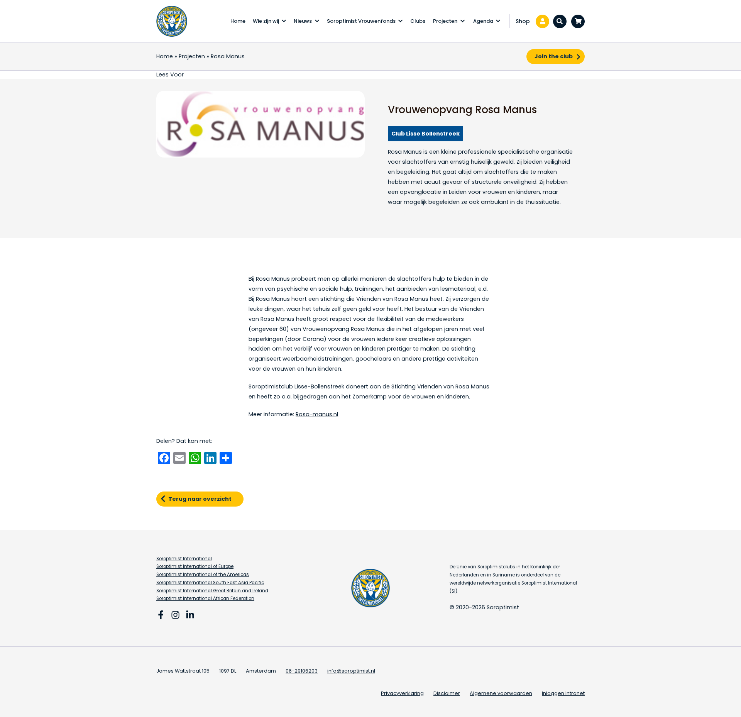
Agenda (483, 21)
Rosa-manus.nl (317, 414)
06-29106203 (302, 671)
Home (237, 21)
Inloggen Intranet (563, 693)
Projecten (445, 21)
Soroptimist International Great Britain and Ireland (212, 591)
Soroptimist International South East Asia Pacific (210, 583)
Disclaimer (446, 693)
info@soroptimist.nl (351, 671)
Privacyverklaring (402, 693)
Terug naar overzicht (200, 499)
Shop (523, 21)
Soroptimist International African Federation (205, 598)
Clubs (417, 21)
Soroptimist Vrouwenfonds (361, 21)
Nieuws (303, 21)
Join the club (554, 56)
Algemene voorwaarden (501, 693)
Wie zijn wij (266, 21)
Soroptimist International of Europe (194, 566)
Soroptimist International (184, 559)
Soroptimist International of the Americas (202, 574)
